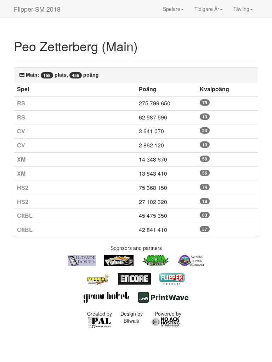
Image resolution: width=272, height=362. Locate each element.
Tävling (241, 8)
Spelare (171, 8)
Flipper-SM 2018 (37, 8)
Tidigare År (206, 8)
